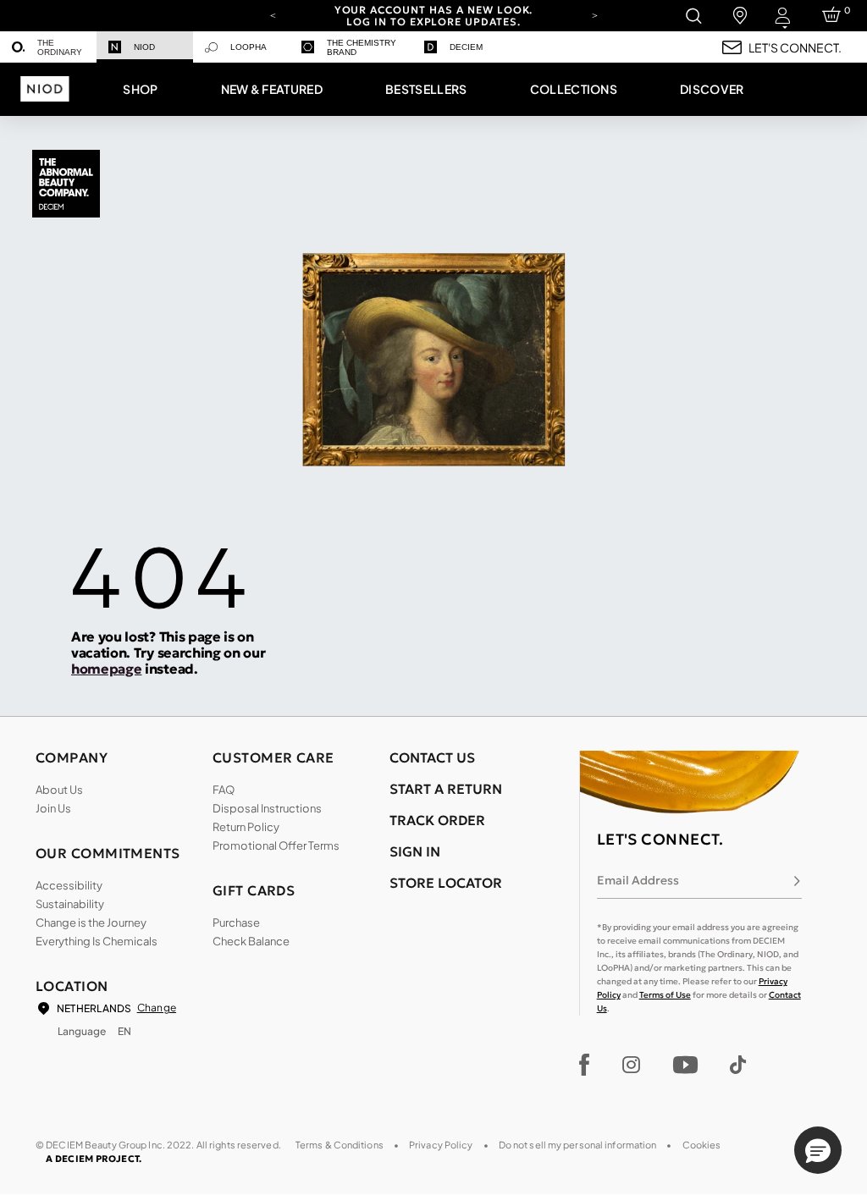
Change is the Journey (91, 922)
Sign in (414, 851)
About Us (59, 789)
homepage (106, 668)
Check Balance (251, 941)
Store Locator (445, 882)
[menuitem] (48, 47)
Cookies (701, 1144)
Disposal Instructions (267, 808)
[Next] (594, 14)
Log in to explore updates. (433, 21)
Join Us (53, 808)
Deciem (466, 47)
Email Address (638, 880)
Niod (144, 47)
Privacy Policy (441, 1144)
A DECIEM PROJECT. (93, 1159)
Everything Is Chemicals (96, 941)
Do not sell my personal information (578, 1144)
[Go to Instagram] (631, 1064)
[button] (140, 89)
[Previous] (272, 14)
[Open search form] (693, 15)
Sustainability (70, 904)
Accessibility (69, 885)
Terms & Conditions (339, 1144)
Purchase (236, 922)
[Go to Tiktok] (738, 1064)
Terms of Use (665, 994)
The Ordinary (59, 47)
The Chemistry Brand (361, 47)
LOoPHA (248, 47)
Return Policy (246, 827)
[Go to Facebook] (584, 1064)
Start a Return (445, 788)
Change (156, 1007)
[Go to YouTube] (685, 1064)
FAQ (224, 789)
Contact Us (432, 757)
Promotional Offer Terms (276, 845)
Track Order (437, 820)
